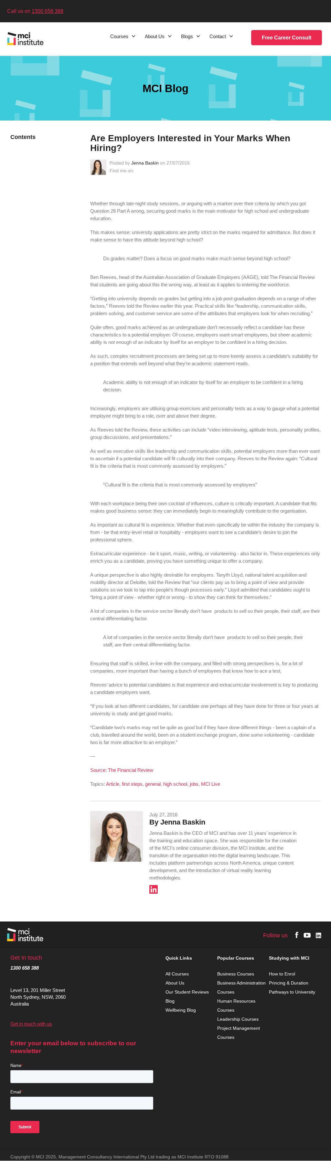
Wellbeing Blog (181, 1010)
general (153, 784)
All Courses (178, 973)
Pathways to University (292, 992)
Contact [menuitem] (217, 36)
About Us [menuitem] (155, 36)
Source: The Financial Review (121, 770)
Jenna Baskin (145, 162)
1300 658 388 (47, 11)
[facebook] (296, 935)
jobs (194, 784)
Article (112, 784)
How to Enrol (282, 973)
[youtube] (307, 935)
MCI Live (210, 784)
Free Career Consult (286, 37)
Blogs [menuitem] (187, 36)
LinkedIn (138, 171)
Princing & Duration (289, 982)
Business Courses (235, 973)
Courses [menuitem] (119, 36)
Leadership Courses (238, 1019)
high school (175, 784)
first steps (132, 784)
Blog (170, 1001)
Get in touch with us (31, 1024)
